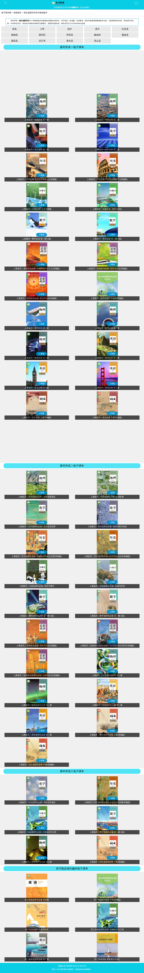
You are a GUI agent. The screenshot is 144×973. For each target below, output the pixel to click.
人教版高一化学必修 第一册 (37, 150)
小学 (42, 29)
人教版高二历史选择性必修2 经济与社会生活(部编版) (107, 556)
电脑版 (60, 966)
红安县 (125, 29)
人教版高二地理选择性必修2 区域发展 (107, 497)
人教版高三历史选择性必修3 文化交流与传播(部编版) (107, 802)
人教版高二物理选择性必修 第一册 (107, 675)
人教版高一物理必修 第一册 (37, 328)
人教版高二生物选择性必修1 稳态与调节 (36, 586)
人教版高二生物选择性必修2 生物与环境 (107, 586)
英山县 (97, 41)
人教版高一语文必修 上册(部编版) (36, 417)
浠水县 (69, 41)
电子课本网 (6, 13)
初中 (70, 29)
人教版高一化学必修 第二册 (107, 150)
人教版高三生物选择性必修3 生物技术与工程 (36, 832)
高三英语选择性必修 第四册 (37, 900)
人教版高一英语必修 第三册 (107, 388)
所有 (14, 29)
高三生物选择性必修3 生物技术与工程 (107, 930)
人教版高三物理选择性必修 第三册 (37, 862)
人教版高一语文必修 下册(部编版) (107, 417)
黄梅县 (14, 35)
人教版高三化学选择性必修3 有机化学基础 (36, 802)
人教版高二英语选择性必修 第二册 (37, 735)
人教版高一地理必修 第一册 (37, 120)
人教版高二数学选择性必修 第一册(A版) (36, 616)
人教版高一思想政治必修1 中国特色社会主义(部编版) (37, 269)
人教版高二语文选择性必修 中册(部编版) (36, 765)
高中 (97, 29)
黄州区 (42, 35)
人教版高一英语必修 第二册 (37, 388)
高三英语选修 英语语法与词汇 (107, 959)
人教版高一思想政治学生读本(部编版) (107, 298)
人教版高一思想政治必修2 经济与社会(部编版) (107, 269)
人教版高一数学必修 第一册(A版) (36, 239)
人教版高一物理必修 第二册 (107, 328)
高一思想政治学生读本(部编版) (107, 900)
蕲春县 (125, 35)
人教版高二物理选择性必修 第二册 (37, 705)
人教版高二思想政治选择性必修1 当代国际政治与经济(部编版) (107, 646)
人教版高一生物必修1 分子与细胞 (36, 209)
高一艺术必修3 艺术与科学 (36, 930)
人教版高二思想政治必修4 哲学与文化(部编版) (37, 646)
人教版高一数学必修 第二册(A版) (107, 239)
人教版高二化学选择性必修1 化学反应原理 (36, 527)
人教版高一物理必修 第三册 (37, 358)
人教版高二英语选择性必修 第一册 (107, 705)
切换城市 (17, 13)
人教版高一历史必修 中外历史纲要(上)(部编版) (36, 179)
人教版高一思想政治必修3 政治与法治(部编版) (37, 298)
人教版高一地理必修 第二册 (107, 120)
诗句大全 (82, 966)
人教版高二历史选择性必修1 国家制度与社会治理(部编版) (37, 556)
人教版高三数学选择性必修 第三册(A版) (107, 832)
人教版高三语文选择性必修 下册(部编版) (107, 862)
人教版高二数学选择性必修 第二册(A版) (107, 616)
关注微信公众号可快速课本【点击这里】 (72, 7)
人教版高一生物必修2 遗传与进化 (107, 209)
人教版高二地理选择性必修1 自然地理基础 (36, 497)
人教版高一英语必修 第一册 (107, 358)
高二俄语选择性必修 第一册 (37, 959)
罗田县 (69, 35)
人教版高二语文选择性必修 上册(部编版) (107, 735)
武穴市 (42, 41)
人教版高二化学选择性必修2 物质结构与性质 (107, 527)
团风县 (14, 41)
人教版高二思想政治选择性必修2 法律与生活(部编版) (37, 675)
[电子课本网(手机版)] (72, 3)
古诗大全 (75, 966)
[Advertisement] (72, 72)
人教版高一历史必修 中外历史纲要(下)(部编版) (107, 179)
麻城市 (97, 35)
